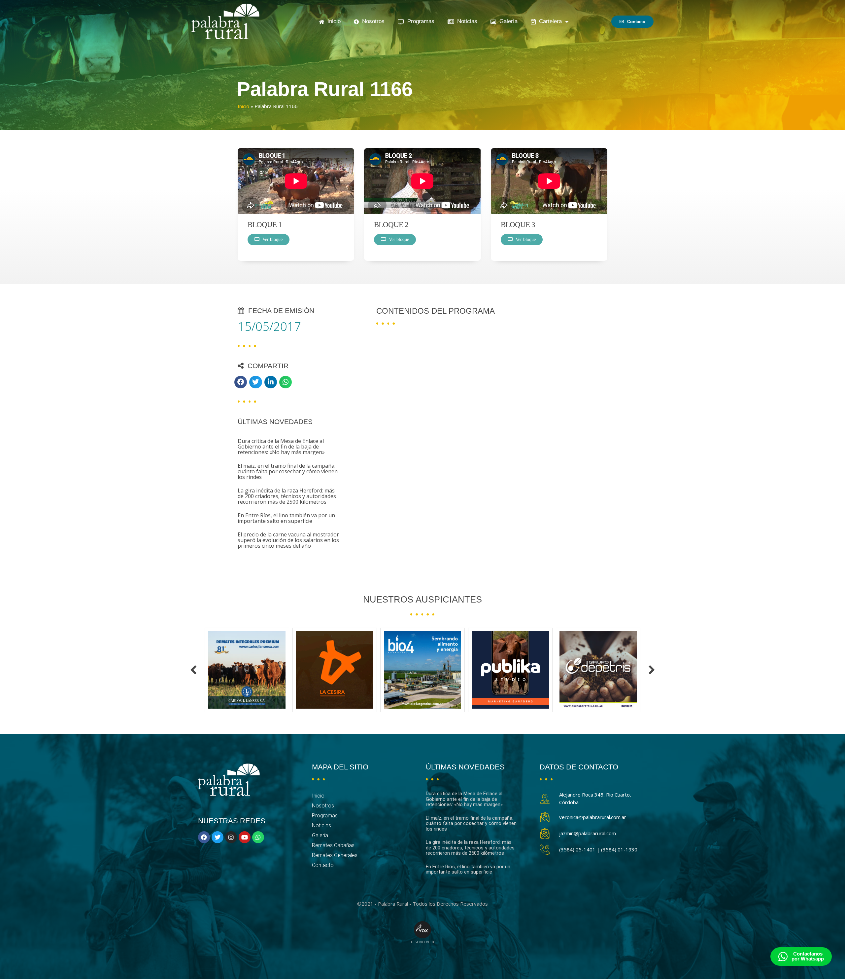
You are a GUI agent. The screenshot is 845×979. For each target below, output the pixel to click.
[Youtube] (245, 837)
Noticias (465, 21)
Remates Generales (334, 855)
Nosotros (372, 21)
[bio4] (334, 670)
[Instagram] (231, 837)
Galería (507, 21)
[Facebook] (204, 837)
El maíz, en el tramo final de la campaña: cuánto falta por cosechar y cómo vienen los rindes (288, 471)
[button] (240, 382)
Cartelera (549, 21)
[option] (247, 670)
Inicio (332, 21)
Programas (419, 21)
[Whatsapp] (258, 837)
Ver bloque (271, 239)
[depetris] (510, 670)
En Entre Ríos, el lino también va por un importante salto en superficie (286, 518)
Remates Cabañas (333, 845)
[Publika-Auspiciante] (422, 670)
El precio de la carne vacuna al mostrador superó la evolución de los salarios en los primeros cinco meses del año (288, 540)
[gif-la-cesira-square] (247, 670)
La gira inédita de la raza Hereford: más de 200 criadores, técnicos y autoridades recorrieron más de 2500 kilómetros (287, 496)
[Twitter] (217, 837)
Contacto (323, 865)
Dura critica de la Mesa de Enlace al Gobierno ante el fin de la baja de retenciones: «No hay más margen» (281, 446)
